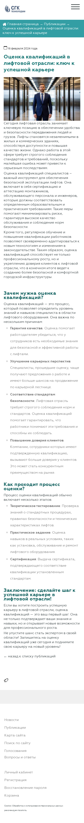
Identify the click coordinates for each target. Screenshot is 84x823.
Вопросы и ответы (20, 757)
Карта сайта (15, 735)
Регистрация (15, 780)
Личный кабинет (18, 772)
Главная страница (23, 24)
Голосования (15, 751)
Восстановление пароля (25, 788)
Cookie (7, 806)
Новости (11, 720)
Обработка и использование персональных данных (37, 806)
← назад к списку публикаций (30, 656)
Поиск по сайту (17, 743)
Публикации (54, 24)
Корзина (11, 795)
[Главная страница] (4, 24)
